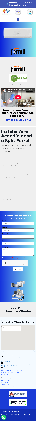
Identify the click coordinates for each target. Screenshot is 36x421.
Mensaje (5, 247)
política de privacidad (17, 258)
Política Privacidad (16, 414)
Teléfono (5, 227)
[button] (18, 19)
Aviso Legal (4, 414)
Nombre (5, 221)
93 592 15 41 (13, 3)
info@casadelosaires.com (18, 5)
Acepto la (14, 258)
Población (5, 234)
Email (4, 240)
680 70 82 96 (28, 3)
